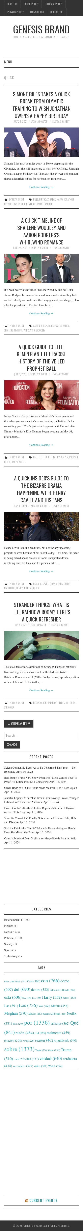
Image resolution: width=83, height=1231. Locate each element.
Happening (9, 588)
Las (11, 1005)
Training (48, 204)
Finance (8, 926)
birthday (43, 199)
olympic (8, 204)
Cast (33, 981)
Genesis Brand (41, 29)
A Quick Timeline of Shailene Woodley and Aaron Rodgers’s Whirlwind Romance (41, 231)
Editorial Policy (53, 4)
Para (18, 1023)
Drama (53, 584)
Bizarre (37, 584)
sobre (19, 1049)
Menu (8, 61)
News (7, 932)
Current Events (43, 1200)
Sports (7, 950)
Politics (8, 938)
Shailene (8, 330)
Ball (35, 457)
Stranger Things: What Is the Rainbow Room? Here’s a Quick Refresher (41, 612)
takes (39, 204)
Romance (64, 326)
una (32, 1059)
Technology (11, 956)
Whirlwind (29, 330)
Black (20, 981)
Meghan (16, 1013)
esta (13, 997)
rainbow (52, 703)
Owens (16, 204)
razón (25, 1032)
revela (28, 1040)
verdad (50, 1058)
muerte (49, 1013)
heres (36, 703)
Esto (36, 997)
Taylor (41, 1050)
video (40, 1066)
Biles (35, 199)
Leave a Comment (61, 121)
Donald (68, 989)
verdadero (23, 1066)
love (44, 1006)
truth (20, 1059)
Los (28, 1005)
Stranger (9, 707)
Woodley (40, 330)
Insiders (28, 588)
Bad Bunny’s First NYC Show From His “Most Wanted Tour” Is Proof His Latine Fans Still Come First (40, 780)
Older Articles (18, 723)
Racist (14, 462)
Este (26, 997)
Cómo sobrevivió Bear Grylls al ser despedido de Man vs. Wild (40, 838)
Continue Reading (41, 187)
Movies (35, 1013)
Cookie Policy (31, 4)
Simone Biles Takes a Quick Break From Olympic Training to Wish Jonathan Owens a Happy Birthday (41, 104)
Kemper (64, 457)
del (22, 989)
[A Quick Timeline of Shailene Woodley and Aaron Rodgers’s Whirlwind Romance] (41, 268)
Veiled (22, 462)
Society (8, 944)
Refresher (63, 703)
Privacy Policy (15, 12)
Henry (19, 588)
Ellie (41, 457)
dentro (40, 989)
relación (13, 1040)
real (40, 1033)
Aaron (36, 326)
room (73, 703)
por (37, 1022)
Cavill (46, 584)
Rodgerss (53, 326)
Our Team (12, 4)
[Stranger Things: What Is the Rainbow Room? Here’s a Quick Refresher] (41, 645)
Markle (59, 1006)
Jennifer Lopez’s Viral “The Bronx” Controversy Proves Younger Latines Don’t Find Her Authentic (41, 800)
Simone (32, 204)
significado (66, 1040)
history (55, 457)
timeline (18, 330)
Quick (24, 204)
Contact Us (56, 12)
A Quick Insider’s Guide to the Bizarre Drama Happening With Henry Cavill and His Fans (41, 488)
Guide (48, 457)
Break (53, 199)
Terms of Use (37, 12)
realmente (58, 1032)
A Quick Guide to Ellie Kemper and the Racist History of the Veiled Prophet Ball (41, 357)
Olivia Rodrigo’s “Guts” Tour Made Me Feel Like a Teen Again (40, 788)
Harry (52, 997)
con (50, 980)
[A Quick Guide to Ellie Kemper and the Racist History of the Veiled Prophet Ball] (41, 395)
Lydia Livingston (39, 121)
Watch (55, 1066)
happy (60, 199)
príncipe (60, 1023)
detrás (55, 989)
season (45, 1040)
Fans (60, 584)
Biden (9, 981)
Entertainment (16, 199)
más (61, 1013)
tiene (54, 1050)
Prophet (73, 457)
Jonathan (69, 199)
